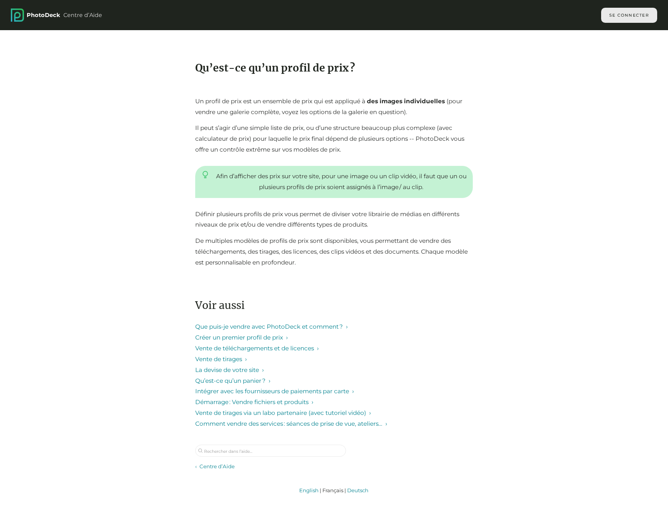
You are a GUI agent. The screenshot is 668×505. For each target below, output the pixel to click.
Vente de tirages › (221, 359)
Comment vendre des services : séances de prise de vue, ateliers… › (291, 423)
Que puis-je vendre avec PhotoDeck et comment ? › (271, 326)
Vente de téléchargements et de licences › (257, 348)
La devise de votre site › (229, 370)
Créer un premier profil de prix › (241, 337)
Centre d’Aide (64, 15)
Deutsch (357, 490)
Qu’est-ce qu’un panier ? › (233, 380)
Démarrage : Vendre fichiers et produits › (254, 402)
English (309, 490)
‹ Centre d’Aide (215, 466)
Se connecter (629, 15)
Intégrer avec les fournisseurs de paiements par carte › (274, 391)
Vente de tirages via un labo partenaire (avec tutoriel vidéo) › (283, 412)
